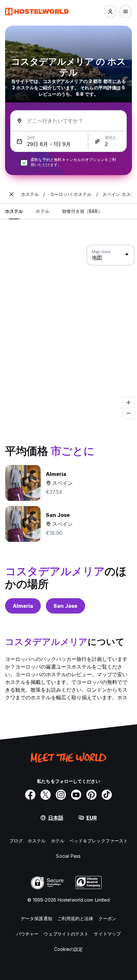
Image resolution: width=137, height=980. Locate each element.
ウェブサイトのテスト (66, 933)
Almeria (23, 606)
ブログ (16, 840)
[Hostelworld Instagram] (61, 795)
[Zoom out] (128, 413)
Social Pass (68, 856)
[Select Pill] (110, 11)
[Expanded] (11, 194)
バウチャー (27, 933)
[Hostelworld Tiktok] (107, 795)
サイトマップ (107, 933)
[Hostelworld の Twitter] (45, 795)
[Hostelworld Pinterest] (91, 795)
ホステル (37, 840)
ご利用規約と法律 (75, 918)
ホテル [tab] (42, 211)
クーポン (107, 918)
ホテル (57, 840)
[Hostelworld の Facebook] (30, 795)
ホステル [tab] (14, 211)
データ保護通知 (36, 918)
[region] (68, 332)
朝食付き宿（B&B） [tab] (82, 211)
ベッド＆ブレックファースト (98, 840)
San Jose (65, 606)
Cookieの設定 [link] (68, 949)
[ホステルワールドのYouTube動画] (76, 795)
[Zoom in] (128, 402)
